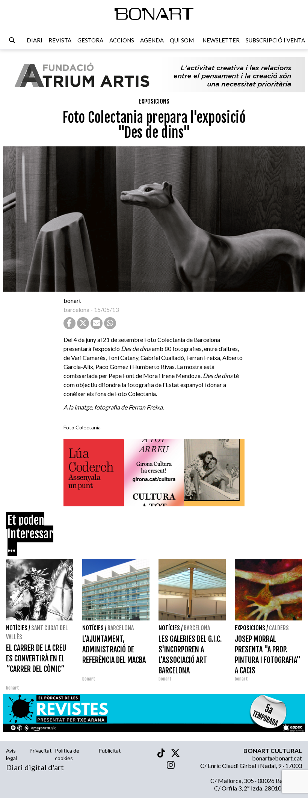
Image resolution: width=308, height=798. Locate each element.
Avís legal (11, 754)
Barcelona (120, 628)
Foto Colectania (82, 427)
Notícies (16, 628)
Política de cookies (67, 754)
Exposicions (154, 101)
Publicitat (109, 750)
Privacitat (40, 750)
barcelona (76, 309)
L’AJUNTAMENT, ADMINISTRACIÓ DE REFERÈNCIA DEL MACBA (114, 649)
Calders (279, 628)
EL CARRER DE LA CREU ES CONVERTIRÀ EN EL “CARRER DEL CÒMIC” (36, 658)
